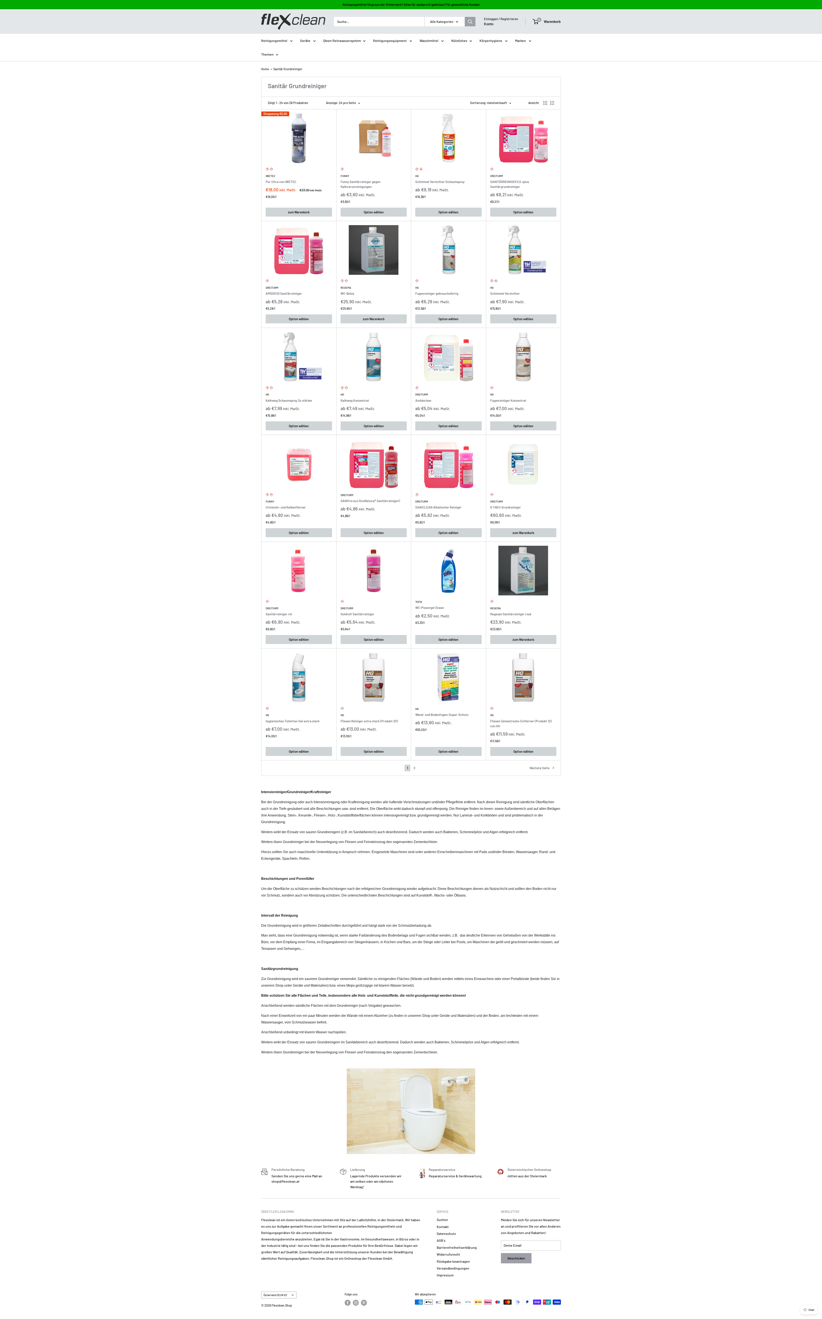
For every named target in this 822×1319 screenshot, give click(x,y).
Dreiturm (496, 176)
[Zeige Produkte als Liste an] (552, 103)
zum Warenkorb (299, 212)
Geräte (305, 41)
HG (417, 176)
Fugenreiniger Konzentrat (508, 400)
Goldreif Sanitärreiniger (357, 614)
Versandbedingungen (453, 1268)
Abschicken (516, 1258)
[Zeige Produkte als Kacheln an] (545, 103)
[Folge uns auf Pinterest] (364, 1303)
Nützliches (459, 41)
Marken (521, 41)
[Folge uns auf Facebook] (348, 1303)
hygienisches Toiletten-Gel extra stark (293, 721)
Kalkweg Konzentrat (355, 400)
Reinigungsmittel (274, 41)
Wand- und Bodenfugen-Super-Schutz (441, 715)
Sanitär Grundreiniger (287, 69)
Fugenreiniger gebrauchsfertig (436, 293)
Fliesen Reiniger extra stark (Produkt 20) (369, 721)
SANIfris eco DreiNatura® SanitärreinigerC (370, 501)
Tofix (418, 602)
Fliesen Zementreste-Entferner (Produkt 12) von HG (521, 723)
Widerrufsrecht (448, 1254)
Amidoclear (423, 400)
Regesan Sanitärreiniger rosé (510, 614)
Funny (345, 176)
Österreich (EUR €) (275, 1295)
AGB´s (441, 1240)
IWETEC (270, 176)
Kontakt (443, 1227)
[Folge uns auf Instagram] (356, 1303)
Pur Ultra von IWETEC (281, 182)
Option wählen (374, 212)
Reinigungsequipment (390, 41)
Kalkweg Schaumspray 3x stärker (289, 400)
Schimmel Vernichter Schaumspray (440, 182)
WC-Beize (347, 293)
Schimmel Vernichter (505, 293)
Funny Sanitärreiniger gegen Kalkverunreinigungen (360, 184)
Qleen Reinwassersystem (342, 41)
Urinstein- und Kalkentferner (286, 507)
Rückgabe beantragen (453, 1261)
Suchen (442, 1220)
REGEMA (346, 287)
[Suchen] (470, 21)
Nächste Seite (539, 768)
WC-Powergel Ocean (429, 608)
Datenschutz (446, 1233)
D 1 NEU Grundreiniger (505, 507)
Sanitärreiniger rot (279, 614)
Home (265, 69)
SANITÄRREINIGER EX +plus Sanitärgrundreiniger (509, 184)
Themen (267, 54)
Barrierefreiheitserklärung (457, 1247)
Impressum (445, 1275)
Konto (488, 24)
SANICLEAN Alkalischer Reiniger (438, 507)
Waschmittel (429, 41)
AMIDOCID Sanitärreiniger (284, 293)
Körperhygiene (491, 41)
